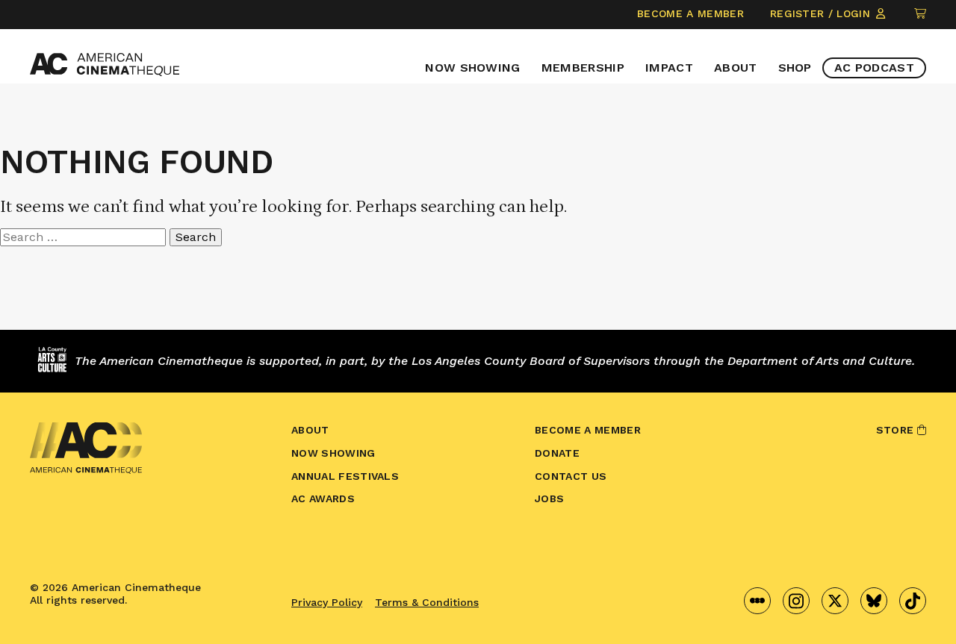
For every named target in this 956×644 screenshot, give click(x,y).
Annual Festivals (345, 476)
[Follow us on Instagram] (796, 600)
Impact (669, 67)
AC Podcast (874, 67)
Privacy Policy (326, 602)
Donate (557, 453)
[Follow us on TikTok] (912, 600)
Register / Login (822, 13)
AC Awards (323, 498)
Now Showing (473, 67)
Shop (795, 67)
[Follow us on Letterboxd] (757, 600)
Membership (582, 67)
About (735, 67)
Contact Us (570, 476)
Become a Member (690, 13)
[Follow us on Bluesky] (873, 600)
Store (896, 430)
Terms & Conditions (427, 602)
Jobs (549, 498)
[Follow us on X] (835, 600)
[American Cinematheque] (104, 64)
